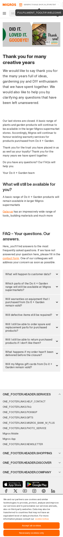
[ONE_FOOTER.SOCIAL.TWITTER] (15, 491)
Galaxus (8, 212)
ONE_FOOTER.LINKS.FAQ (17, 407)
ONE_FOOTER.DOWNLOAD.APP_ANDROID (37, 484)
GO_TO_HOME (8, 5)
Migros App (9, 439)
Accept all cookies (31, 525)
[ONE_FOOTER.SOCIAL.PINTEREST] (43, 491)
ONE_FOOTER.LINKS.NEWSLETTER (23, 444)
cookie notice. (42, 518)
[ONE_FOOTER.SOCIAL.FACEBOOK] (6, 491)
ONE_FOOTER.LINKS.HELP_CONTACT (24, 401)
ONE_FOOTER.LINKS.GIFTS (18, 417)
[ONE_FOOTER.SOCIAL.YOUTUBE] (25, 491)
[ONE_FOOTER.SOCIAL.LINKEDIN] (53, 491)
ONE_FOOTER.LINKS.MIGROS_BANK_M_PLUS (29, 423)
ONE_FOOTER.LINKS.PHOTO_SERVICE (24, 428)
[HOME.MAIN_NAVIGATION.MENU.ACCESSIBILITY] (4, 13)
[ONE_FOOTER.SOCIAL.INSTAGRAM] (34, 491)
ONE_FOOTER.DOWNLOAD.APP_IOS (13, 484)
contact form (11, 258)
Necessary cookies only (31, 532)
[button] (31, 274)
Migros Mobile (10, 433)
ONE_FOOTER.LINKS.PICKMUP (20, 412)
